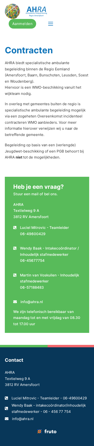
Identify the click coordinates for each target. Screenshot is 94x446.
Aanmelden (22, 23)
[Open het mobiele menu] (50, 24)
